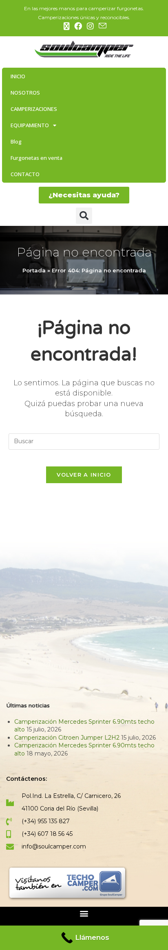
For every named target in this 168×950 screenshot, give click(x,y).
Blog (16, 141)
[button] (84, 216)
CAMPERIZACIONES (34, 109)
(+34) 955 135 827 (46, 821)
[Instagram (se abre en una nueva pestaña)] (90, 26)
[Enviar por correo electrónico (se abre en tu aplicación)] (101, 26)
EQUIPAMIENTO (30, 125)
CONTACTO (25, 174)
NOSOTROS (25, 92)
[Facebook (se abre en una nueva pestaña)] (78, 26)
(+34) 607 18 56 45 (47, 833)
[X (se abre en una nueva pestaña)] (66, 26)
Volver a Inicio (84, 474)
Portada (34, 270)
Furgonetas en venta (36, 157)
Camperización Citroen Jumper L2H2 (66, 737)
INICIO (18, 76)
